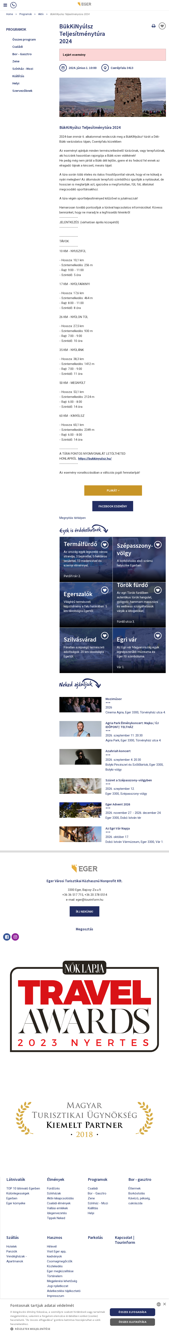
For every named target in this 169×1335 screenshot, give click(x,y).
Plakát (112, 490)
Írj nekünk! (84, 911)
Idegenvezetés (57, 1213)
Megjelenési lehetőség (62, 1281)
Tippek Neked (56, 1218)
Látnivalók (15, 1179)
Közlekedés (55, 1266)
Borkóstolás (136, 1193)
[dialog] (84, 1317)
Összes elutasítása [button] (132, 1322)
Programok (25, 14)
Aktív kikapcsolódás (60, 1198)
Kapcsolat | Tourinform (125, 1240)
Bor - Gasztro (22, 54)
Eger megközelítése (60, 1271)
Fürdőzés (53, 1188)
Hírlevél (52, 1246)
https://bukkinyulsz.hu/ (95, 458)
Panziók (11, 1251)
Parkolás (95, 1237)
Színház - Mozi (22, 68)
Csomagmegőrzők (59, 1261)
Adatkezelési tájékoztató (64, 1291)
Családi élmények (58, 1203)
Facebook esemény (113, 506)
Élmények (55, 1179)
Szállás (12, 1237)
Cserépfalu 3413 (122, 68)
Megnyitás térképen (72, 518)
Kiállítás (18, 76)
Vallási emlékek (57, 1208)
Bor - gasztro (139, 1179)
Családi (17, 46)
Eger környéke (15, 1203)
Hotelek (11, 1246)
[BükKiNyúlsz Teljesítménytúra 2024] (112, 97)
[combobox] (159, 1304)
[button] (58, 1329)
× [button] (164, 1304)
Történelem (54, 1276)
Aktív (41, 14)
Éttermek (134, 1188)
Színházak (54, 1193)
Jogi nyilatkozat (57, 1286)
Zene (15, 61)
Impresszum (55, 1296)
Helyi (15, 83)
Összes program (24, 39)
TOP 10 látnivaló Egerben (23, 1188)
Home (9, 14)
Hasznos (54, 1237)
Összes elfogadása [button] (132, 1312)
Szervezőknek (22, 91)
